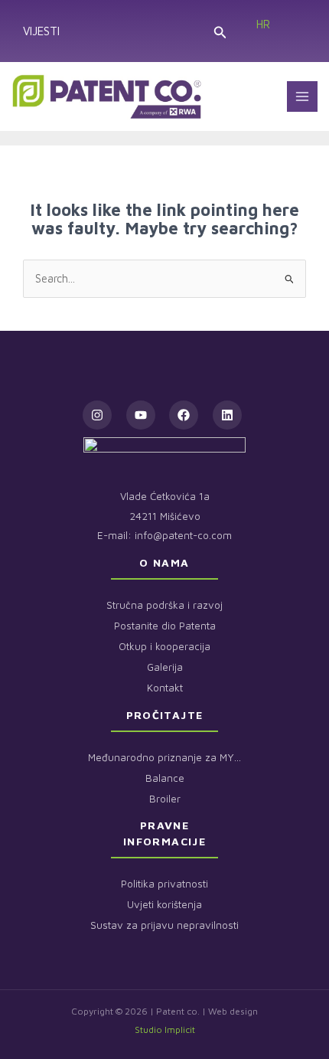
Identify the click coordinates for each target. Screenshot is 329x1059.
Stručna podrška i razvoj (164, 605)
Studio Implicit (165, 1029)
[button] (219, 31)
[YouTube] (140, 415)
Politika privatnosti (164, 884)
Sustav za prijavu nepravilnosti (164, 925)
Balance (164, 778)
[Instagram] (97, 415)
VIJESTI (41, 31)
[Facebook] (183, 415)
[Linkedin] (227, 415)
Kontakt (165, 687)
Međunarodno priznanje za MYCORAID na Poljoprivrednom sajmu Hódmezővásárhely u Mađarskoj (164, 757)
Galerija (165, 667)
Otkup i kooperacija (164, 646)
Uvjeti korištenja (164, 904)
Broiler (165, 799)
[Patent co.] (107, 96)
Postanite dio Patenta (165, 625)
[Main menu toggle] (302, 96)
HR (263, 24)
